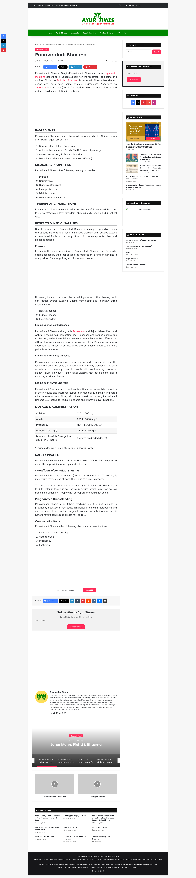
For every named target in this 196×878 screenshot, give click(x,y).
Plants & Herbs (61, 33)
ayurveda (40, 87)
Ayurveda (75, 33)
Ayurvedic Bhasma (99, 827)
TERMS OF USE (96, 867)
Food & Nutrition (89, 33)
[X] (56, 713)
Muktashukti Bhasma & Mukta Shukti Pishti (47, 828)
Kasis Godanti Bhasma (44, 837)
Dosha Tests (37, 5)
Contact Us (49, 5)
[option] (76, 744)
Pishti (128, 252)
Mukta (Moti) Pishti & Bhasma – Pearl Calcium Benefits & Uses (47, 818)
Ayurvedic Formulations (58, 44)
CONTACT (134, 867)
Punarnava (79, 331)
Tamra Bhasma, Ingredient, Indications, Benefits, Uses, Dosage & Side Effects (103, 818)
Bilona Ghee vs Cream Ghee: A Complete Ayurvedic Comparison (150, 167)
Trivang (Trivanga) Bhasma (75, 816)
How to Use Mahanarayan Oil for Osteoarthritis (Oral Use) (143, 145)
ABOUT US (62, 867)
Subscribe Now (76, 627)
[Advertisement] (76, 112)
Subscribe (134, 80)
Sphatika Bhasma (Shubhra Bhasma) (75, 838)
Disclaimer (129, 864)
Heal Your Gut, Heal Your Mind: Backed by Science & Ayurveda (150, 157)
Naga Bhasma (132, 258)
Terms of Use (152, 864)
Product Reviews (106, 33)
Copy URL (89, 590)
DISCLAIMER (71, 867)
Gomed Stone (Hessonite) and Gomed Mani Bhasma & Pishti (76, 744)
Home (50, 33)
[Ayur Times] (98, 18)
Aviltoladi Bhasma (67, 80)
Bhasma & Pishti (73, 44)
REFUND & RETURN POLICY (113, 867)
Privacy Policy (139, 864)
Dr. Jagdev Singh (42, 61)
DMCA (127, 867)
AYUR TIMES (99, 856)
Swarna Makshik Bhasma (136, 265)
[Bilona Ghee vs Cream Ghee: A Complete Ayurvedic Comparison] (132, 168)
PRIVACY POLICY (84, 867)
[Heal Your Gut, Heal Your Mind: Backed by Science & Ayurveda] (132, 158)
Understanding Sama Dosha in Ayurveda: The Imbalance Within (143, 186)
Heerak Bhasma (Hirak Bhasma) (101, 838)
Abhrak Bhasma (70, 827)
